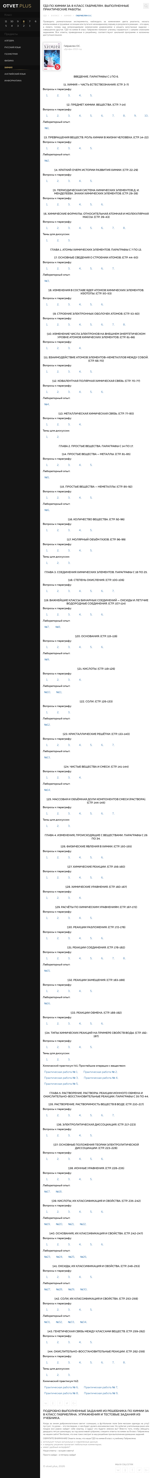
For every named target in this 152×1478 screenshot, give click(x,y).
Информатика (13, 80)
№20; (59, 1224)
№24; (59, 1257)
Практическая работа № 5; (61, 1084)
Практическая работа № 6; (61, 1387)
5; (91, 95)
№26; (83, 1257)
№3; (47, 281)
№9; (47, 659)
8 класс (55, 15)
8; (124, 116)
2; (58, 95)
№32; (59, 1322)
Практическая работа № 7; (101, 1387)
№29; (71, 1289)
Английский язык (15, 74)
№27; (47, 1289)
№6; (47, 510)
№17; (47, 1192)
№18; (59, 1192)
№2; (47, 161)
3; (69, 95)
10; (146, 116)
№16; (47, 1003)
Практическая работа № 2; (100, 1072)
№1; (47, 128)
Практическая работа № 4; (101, 1078)
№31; (47, 1322)
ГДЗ (45, 15)
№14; (47, 790)
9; (135, 116)
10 (12, 21)
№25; (71, 1257)
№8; (58, 627)
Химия (67, 15)
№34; (83, 1322)
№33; (71, 1322)
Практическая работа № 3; (61, 1078)
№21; (71, 1224)
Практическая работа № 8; (61, 1393)
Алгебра (9, 40)
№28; (59, 1289)
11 (6, 21)
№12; (47, 725)
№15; (47, 971)
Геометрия (11, 54)
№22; (83, 1224)
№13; (47, 757)
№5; (47, 477)
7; (113, 116)
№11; (59, 692)
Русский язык (12, 47)
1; (47, 95)
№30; (83, 1289)
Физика (9, 60)
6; (102, 116)
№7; (47, 627)
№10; (47, 692)
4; (80, 95)
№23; (47, 1257)
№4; (47, 404)
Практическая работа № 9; (101, 1393)
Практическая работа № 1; (61, 1072)
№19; (47, 1224)
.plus (17, 6)
